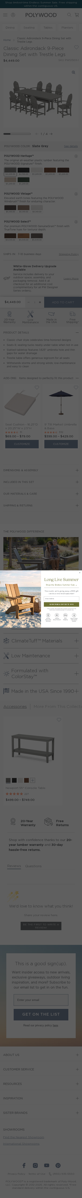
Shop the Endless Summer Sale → (61, 585)
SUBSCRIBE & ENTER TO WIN (61, 604)
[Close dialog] (79, 572)
